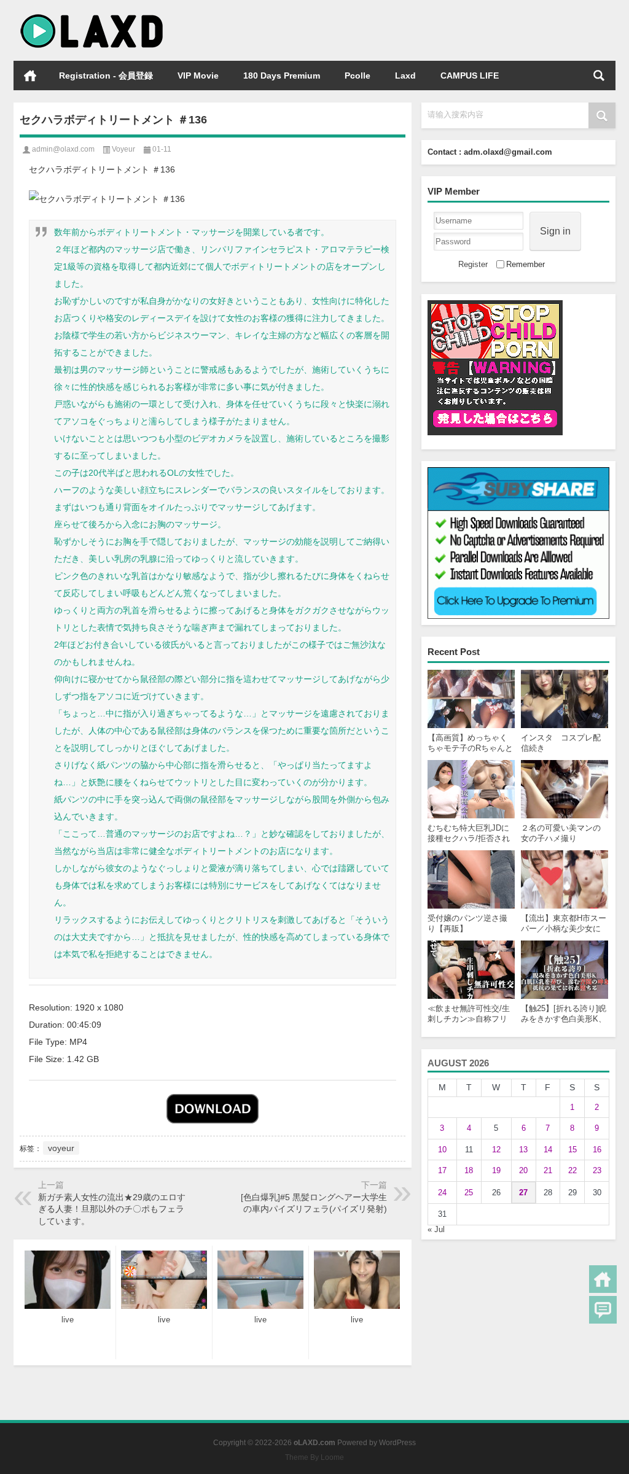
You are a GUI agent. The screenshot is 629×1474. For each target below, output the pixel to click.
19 (496, 1170)
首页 (30, 75)
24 (442, 1192)
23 (597, 1170)
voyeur (61, 1148)
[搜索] (598, 75)
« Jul (436, 1229)
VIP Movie (198, 75)
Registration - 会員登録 (106, 75)
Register (473, 264)
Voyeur (123, 149)
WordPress (397, 1442)
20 (523, 1170)
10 (442, 1149)
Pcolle (357, 75)
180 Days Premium (281, 75)
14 (548, 1149)
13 (523, 1149)
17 (442, 1170)
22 (572, 1170)
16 (597, 1149)
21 (548, 1170)
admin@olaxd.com (63, 149)
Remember (525, 264)
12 (496, 1149)
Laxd (405, 75)
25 (468, 1192)
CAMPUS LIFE (469, 75)
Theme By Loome (314, 1457)
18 (468, 1170)
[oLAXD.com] (92, 16)
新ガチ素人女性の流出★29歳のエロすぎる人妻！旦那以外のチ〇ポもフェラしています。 (112, 1209)
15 (572, 1149)
